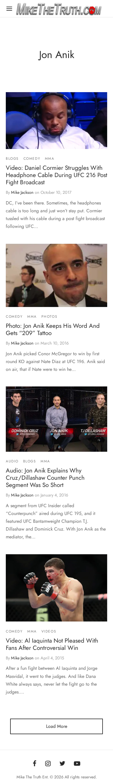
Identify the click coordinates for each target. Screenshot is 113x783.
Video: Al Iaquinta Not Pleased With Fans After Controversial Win (52, 644)
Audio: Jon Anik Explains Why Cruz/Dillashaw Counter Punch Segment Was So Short (45, 477)
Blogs (12, 158)
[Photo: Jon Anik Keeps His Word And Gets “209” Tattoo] (56, 275)
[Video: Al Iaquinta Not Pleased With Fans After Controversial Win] (56, 588)
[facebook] (34, 763)
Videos (49, 631)
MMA (49, 158)
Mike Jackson (22, 192)
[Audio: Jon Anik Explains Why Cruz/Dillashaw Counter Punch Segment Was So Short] (56, 419)
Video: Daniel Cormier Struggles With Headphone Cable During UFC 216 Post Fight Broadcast (56, 175)
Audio (12, 461)
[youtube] (77, 763)
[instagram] (48, 763)
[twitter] (62, 763)
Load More (56, 726)
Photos (49, 316)
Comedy (32, 158)
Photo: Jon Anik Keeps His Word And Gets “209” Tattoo (53, 329)
